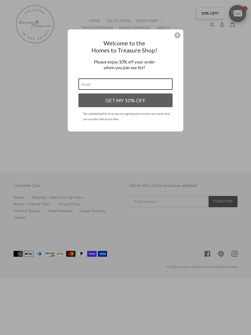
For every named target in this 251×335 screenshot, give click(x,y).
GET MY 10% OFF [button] (125, 100)
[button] (177, 35)
